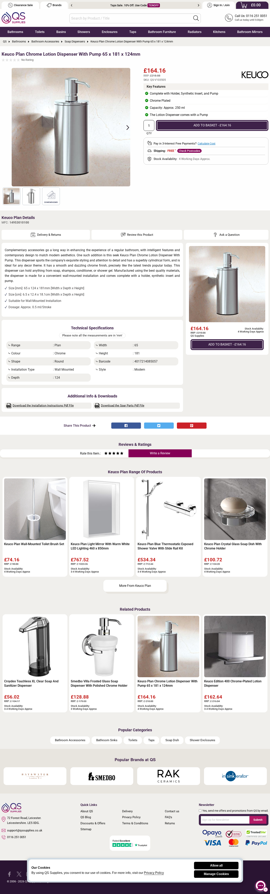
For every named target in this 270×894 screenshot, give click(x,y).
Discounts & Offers (92, 823)
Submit (257, 819)
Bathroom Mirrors (249, 32)
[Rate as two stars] (108, 453)
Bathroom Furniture (162, 32)
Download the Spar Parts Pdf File (122, 405)
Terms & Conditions (135, 823)
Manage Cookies (216, 874)
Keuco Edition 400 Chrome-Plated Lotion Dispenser (233, 683)
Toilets (39, 32)
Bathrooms (15, 32)
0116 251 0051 (16, 837)
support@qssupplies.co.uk (24, 830)
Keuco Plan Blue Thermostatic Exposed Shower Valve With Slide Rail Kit (165, 546)
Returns (170, 823)
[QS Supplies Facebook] (9, 874)
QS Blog (85, 817)
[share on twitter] (159, 426)
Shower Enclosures (202, 740)
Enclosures (109, 32)
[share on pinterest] (192, 426)
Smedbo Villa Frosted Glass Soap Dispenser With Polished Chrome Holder (99, 683)
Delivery (127, 811)
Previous (71, 5)
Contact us (172, 811)
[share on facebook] (126, 426)
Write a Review (160, 453)
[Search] (196, 18)
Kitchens (219, 32)
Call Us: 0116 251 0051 (251, 16)
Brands (57, 5)
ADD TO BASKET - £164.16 (212, 125)
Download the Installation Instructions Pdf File (43, 405)
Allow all (216, 865)
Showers (83, 32)
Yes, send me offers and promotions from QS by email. (235, 810)
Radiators (194, 32)
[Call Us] (229, 18)
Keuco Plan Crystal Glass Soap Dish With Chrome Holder (233, 546)
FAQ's (168, 817)
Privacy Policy (131, 817)
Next (198, 5)
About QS (86, 811)
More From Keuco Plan (135, 586)
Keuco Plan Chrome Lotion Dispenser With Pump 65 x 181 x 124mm (167, 683)
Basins (61, 32)
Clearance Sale (23, 5)
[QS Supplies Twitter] (19, 874)
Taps (132, 32)
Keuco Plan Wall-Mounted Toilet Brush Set (34, 544)
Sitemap (85, 829)
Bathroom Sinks (106, 740)
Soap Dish (172, 740)
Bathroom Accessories (70, 740)
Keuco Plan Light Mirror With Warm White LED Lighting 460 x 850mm (100, 546)
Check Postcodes (189, 150)
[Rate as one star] (106, 453)
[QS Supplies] (13, 17)
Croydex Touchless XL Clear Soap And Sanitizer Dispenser (31, 683)
